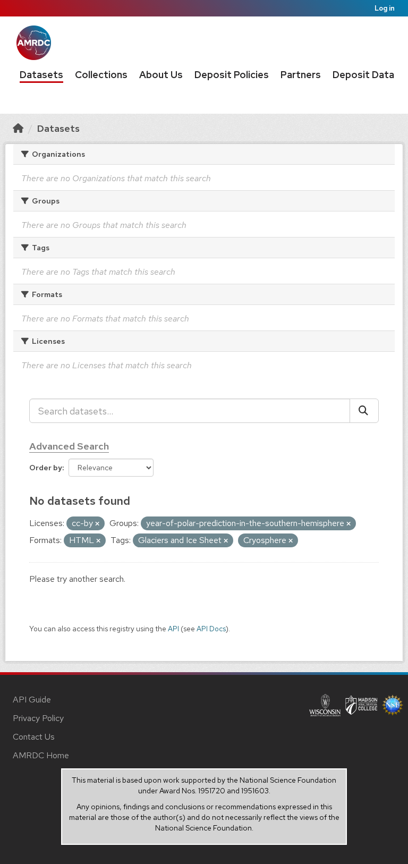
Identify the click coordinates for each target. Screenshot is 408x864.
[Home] (18, 128)
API (173, 628)
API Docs (211, 628)
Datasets (41, 75)
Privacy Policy (38, 718)
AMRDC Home (41, 755)
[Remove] (97, 524)
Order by (45, 467)
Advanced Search (69, 446)
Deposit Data (363, 75)
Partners (300, 75)
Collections (101, 75)
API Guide (32, 699)
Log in (385, 8)
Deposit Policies (231, 75)
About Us (161, 75)
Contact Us (34, 736)
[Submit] (364, 411)
